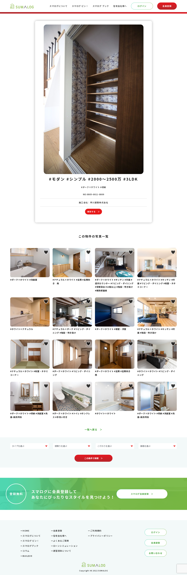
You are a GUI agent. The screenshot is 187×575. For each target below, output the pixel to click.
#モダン (57, 179)
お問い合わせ (155, 553)
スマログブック (30, 545)
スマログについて (58, 6)
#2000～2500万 (105, 179)
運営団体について (62, 550)
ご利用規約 (96, 530)
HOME (26, 530)
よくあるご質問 (61, 540)
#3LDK (130, 179)
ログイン (142, 6)
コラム (26, 550)
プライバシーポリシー (101, 535)
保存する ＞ (93, 211)
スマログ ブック (101, 6)
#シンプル (76, 179)
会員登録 (167, 6)
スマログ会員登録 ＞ (142, 493)
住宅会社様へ (120, 6)
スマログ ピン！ (80, 6)
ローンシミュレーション (65, 545)
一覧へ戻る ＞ (93, 429)
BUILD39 (27, 555)
